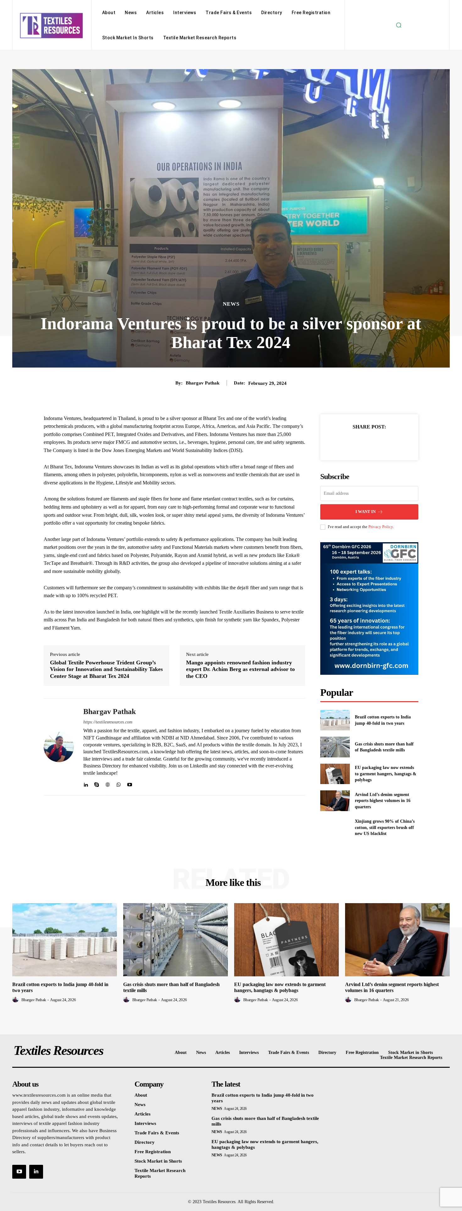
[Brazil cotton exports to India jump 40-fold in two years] (334, 720)
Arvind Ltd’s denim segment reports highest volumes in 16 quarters (382, 800)
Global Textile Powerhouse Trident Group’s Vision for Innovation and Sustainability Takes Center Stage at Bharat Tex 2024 (106, 669)
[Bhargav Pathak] (59, 747)
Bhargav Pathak (202, 382)
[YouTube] (19, 1172)
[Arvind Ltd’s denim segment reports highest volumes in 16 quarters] (334, 800)
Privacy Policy (380, 526)
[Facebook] (347, 442)
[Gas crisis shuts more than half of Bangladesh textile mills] (334, 747)
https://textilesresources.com (107, 722)
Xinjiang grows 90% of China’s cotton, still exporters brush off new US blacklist (385, 827)
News (231, 304)
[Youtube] (129, 783)
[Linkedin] (85, 783)
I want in (365, 511)
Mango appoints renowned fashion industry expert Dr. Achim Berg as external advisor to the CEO (240, 669)
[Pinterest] (376, 442)
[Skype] (96, 783)
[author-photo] (16, 999)
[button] (398, 25)
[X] (362, 442)
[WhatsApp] (118, 783)
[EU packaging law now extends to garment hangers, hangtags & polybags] (334, 774)
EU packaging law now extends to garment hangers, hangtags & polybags (385, 773)
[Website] (107, 783)
